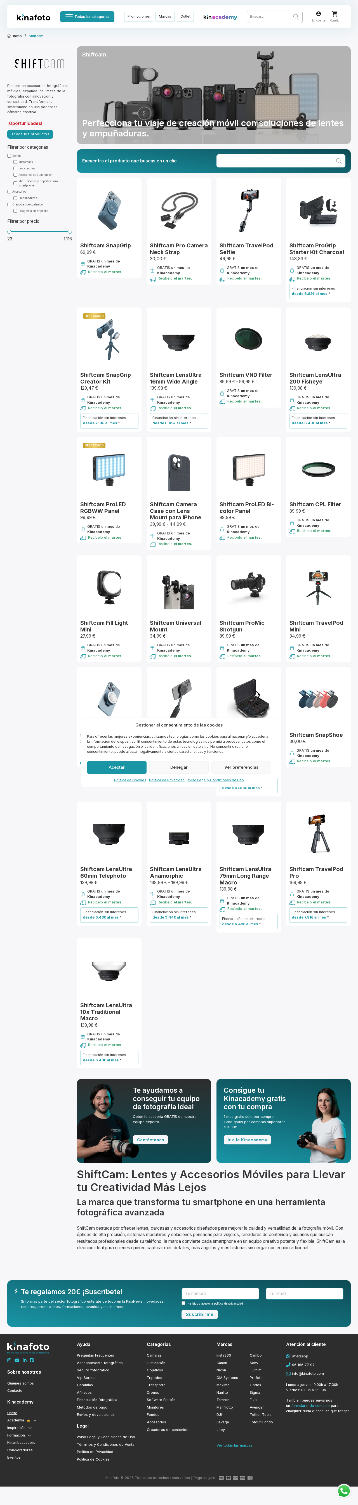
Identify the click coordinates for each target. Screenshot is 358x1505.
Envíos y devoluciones (96, 1414)
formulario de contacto (310, 1406)
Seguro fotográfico (93, 1370)
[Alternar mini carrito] (335, 14)
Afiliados (84, 1392)
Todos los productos (30, 134)
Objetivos (155, 1370)
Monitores (155, 1407)
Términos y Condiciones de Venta (105, 1444)
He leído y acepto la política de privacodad (215, 1303)
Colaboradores (20, 1450)
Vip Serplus (86, 1378)
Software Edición (161, 1400)
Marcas (165, 16)
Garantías (85, 1385)
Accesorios (156, 1422)
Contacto (14, 1390)
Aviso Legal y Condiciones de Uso (215, 780)
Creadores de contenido (168, 1430)
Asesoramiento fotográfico (100, 1363)
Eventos (14, 1457)
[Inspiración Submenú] (30, 1428)
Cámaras (154, 1355)
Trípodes (154, 1378)
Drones (153, 1392)
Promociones (139, 16)
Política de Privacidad (167, 780)
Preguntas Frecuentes (95, 1355)
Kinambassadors (21, 1442)
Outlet (185, 16)
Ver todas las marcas (234, 1445)
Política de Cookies (130, 780)
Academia (18, 1420)
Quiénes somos (20, 1383)
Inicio (17, 36)
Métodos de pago (92, 1407)
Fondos (153, 1414)
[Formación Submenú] (29, 1435)
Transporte (156, 1385)
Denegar (179, 767)
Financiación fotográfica (97, 1400)
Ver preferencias (241, 767)
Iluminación (156, 1363)
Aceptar (117, 767)
